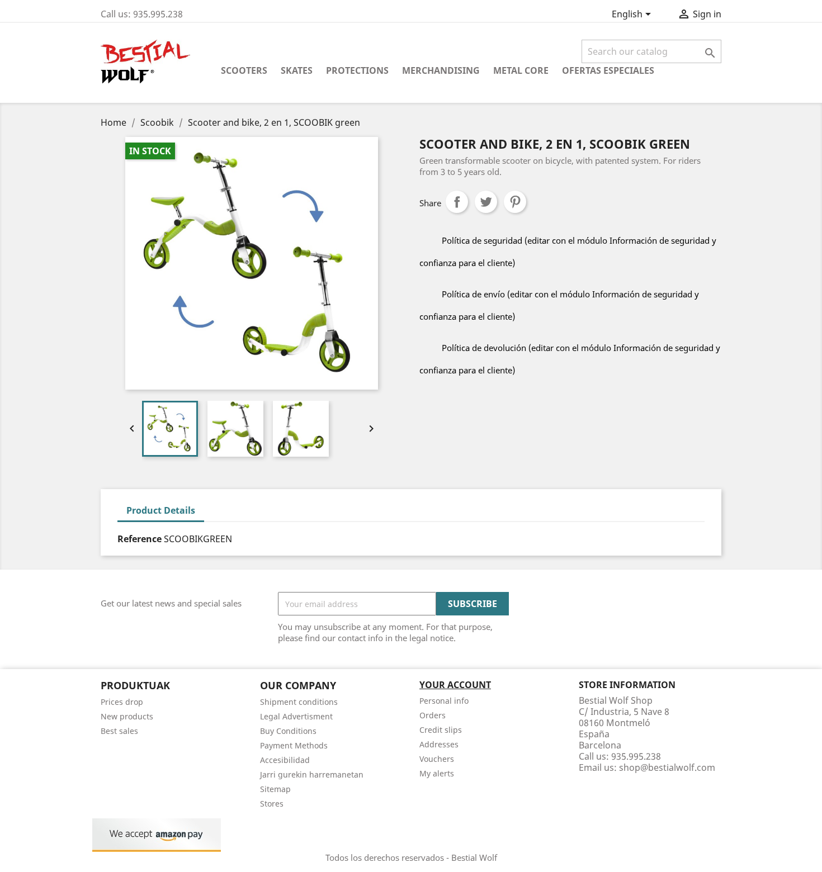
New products (127, 716)
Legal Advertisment (296, 716)
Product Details (160, 510)
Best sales (119, 731)
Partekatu (457, 202)
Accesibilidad (285, 760)
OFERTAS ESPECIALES (608, 70)
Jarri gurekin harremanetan (311, 774)
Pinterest (515, 202)
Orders (432, 715)
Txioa (486, 202)
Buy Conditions (288, 731)
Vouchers (436, 758)
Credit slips (440, 729)
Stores (272, 803)
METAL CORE (521, 70)
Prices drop (122, 701)
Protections (357, 70)
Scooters (244, 70)
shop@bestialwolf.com (667, 767)
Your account (455, 685)
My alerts (436, 773)
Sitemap (275, 789)
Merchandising (441, 70)
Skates (297, 70)
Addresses (439, 744)
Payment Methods (294, 745)
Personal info (444, 700)
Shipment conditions (299, 701)
